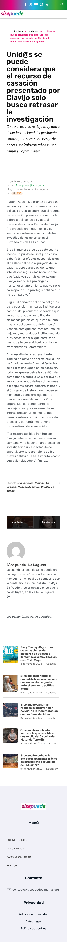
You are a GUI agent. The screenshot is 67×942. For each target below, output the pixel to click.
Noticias (33, 31)
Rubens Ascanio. (28, 487)
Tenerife (50, 718)
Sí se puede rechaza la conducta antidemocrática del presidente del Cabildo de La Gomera (39, 760)
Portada (18, 31)
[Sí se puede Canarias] (12, 13)
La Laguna (41, 189)
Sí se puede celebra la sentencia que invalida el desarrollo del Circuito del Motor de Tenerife (37, 734)
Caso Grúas (25, 483)
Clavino (39, 483)
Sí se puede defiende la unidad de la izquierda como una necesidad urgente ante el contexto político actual (39, 682)
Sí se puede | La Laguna (30, 185)
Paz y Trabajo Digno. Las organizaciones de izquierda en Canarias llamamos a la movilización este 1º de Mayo (38, 654)
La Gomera (52, 768)
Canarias (51, 663)
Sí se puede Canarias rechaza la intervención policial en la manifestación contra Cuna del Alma (39, 709)
